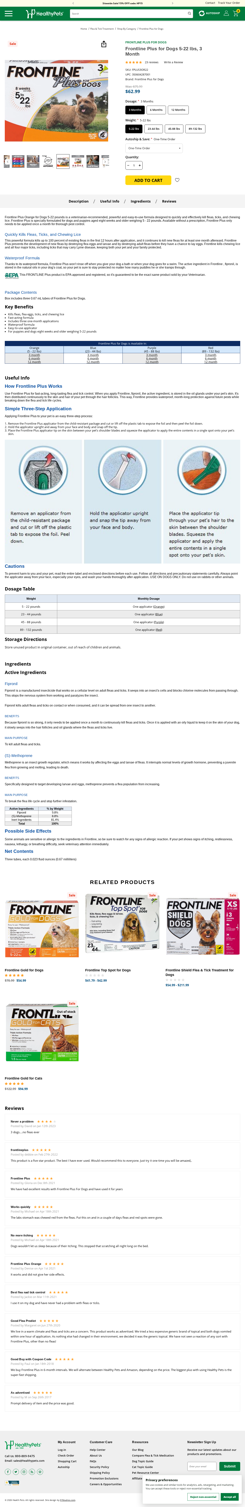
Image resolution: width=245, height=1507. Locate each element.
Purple (158, 622)
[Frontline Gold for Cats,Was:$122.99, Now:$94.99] (42, 1035)
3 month (34, 355)
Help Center (97, 1450)
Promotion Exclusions (104, 1478)
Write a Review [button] (173, 62)
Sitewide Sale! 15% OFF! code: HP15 (123, 3)
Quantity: (132, 157)
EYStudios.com (67, 1500)
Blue (159, 614)
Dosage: (139, 101)
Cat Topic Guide (142, 1467)
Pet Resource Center (145, 1473)
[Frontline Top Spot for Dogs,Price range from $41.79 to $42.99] (122, 927)
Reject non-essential (203, 1497)
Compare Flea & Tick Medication (153, 1455)
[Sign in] (226, 13)
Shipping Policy (100, 1473)
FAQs (93, 1461)
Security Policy (99, 1467)
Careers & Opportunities (106, 1484)
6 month (34, 358)
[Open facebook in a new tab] (8, 1472)
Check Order (66, 1455)
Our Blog (138, 1450)
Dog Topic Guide (143, 1461)
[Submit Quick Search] (189, 13)
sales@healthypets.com (28, 1460)
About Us (96, 1455)
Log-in (62, 1450)
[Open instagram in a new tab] (24, 1472)
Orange (159, 606)
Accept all (230, 1497)
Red (158, 630)
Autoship (64, 1467)
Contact (210, 3)
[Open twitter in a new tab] (16, 1472)
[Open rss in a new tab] (32, 1472)
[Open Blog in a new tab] (40, 1472)
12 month (34, 362)
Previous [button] (73, 3)
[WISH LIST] (177, 180)
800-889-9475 (25, 1456)
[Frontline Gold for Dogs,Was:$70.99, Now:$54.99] (42, 927)
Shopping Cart (67, 1461)
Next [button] (172, 3)
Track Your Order (229, 3)
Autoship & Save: (150, 139)
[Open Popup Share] (103, 44)
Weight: (138, 120)
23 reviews (151, 62)
